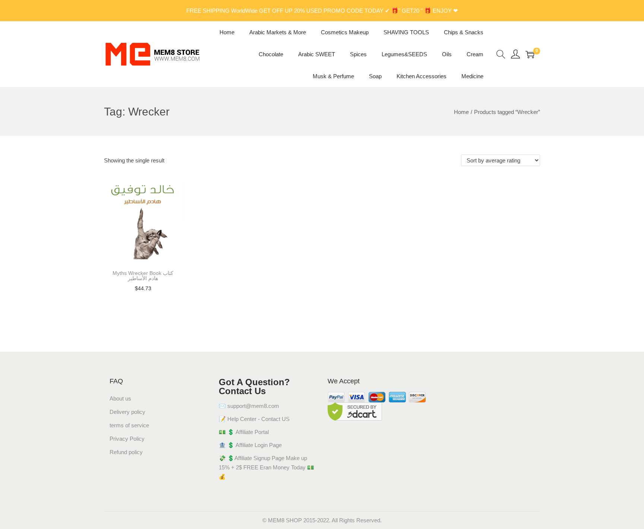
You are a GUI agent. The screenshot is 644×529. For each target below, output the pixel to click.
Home (461, 112)
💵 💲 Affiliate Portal (244, 432)
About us (120, 398)
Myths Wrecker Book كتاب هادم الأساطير (143, 275)
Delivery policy (127, 412)
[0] (529, 54)
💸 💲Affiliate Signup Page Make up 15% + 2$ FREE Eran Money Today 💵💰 (266, 467)
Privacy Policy (127, 438)
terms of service (129, 425)
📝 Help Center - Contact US (254, 419)
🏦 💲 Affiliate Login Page (250, 445)
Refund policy (126, 452)
